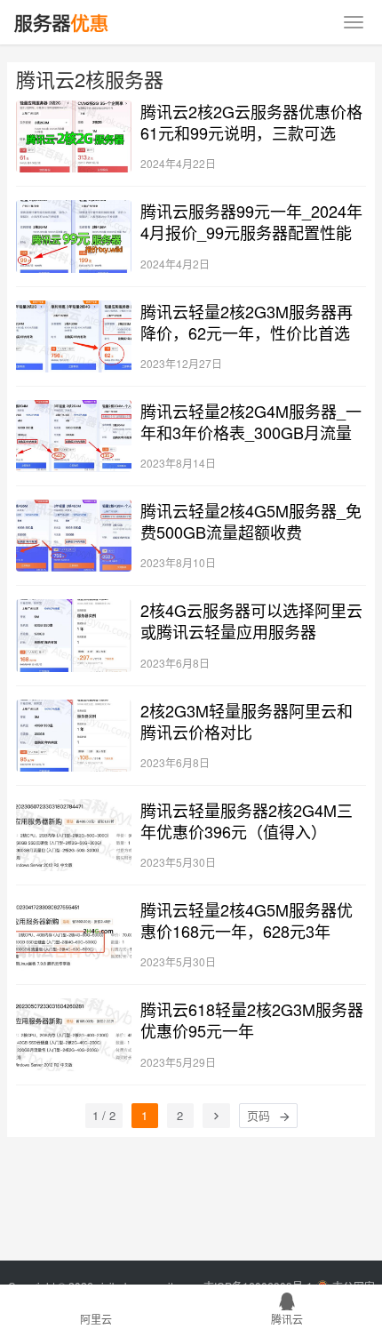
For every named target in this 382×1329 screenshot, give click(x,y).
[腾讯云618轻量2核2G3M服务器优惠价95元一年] (73, 1034)
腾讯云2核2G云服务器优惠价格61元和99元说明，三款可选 (251, 121)
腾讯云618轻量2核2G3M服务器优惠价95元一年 (251, 1019)
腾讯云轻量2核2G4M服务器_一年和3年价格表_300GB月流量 (251, 421)
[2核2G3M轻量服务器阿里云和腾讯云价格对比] (73, 736)
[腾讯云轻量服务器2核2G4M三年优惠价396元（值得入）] (73, 835)
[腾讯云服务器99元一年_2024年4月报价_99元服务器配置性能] (73, 236)
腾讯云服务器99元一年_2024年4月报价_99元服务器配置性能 (251, 221)
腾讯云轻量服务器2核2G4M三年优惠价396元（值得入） (246, 820)
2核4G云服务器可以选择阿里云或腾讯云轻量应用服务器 (251, 620)
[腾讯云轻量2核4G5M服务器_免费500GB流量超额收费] (73, 536)
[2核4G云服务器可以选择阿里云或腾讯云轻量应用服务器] (73, 635)
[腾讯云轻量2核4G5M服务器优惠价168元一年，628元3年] (73, 935)
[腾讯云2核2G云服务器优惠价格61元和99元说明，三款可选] (73, 136)
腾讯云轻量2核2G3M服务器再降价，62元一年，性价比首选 (246, 321)
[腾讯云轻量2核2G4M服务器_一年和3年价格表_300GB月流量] (73, 436)
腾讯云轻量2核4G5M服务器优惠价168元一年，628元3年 (246, 920)
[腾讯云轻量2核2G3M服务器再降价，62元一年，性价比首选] (73, 336)
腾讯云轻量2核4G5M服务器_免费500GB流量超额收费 (251, 521)
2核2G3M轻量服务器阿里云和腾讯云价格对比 (246, 721)
